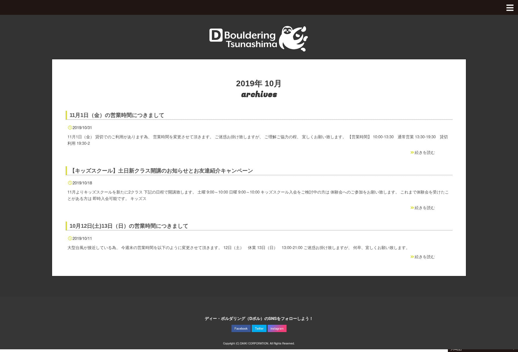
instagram (277, 328)
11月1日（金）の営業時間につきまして (117, 115)
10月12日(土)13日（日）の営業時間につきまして (129, 226)
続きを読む (425, 152)
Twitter (259, 328)
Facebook (241, 328)
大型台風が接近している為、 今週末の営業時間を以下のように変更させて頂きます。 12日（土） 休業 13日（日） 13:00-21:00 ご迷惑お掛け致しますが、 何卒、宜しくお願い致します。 (238, 247)
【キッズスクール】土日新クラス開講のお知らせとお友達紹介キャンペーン (161, 171)
